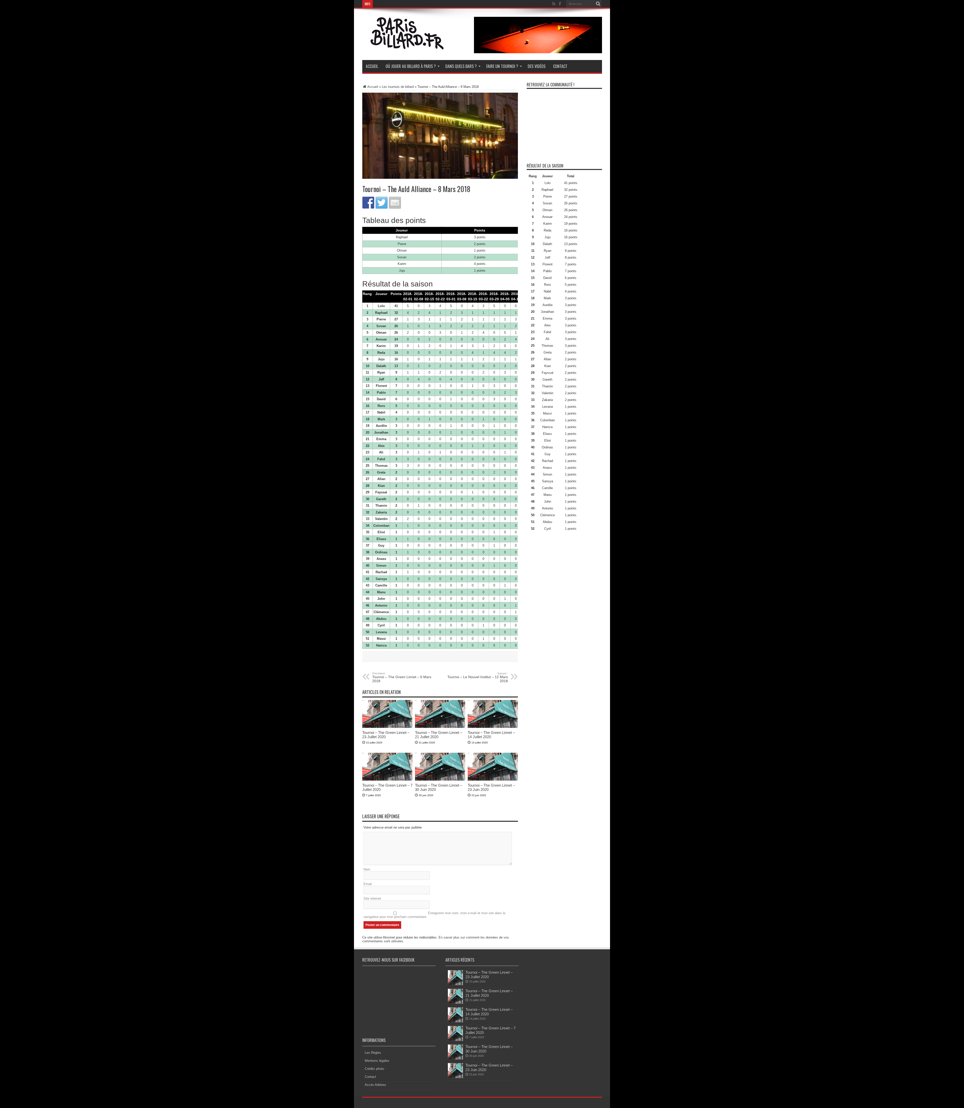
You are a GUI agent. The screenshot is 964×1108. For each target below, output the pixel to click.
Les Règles (373, 1053)
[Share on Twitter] (382, 203)
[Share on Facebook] (368, 203)
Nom (367, 869)
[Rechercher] (598, 4)
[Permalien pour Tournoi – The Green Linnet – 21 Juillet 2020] (440, 727)
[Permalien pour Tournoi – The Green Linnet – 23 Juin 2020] (493, 779)
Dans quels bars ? (461, 66)
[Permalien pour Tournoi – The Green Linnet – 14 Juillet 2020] (493, 727)
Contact (560, 66)
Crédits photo (374, 1069)
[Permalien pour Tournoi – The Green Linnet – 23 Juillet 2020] (387, 727)
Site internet (372, 898)
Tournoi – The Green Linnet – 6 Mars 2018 (401, 677)
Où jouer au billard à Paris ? (411, 66)
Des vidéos (537, 66)
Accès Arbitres (375, 1085)
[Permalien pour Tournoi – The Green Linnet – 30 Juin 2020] (440, 779)
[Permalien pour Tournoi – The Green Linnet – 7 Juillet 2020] (387, 779)
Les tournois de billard (398, 87)
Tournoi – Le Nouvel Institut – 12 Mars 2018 (477, 677)
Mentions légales (377, 1061)
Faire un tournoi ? (502, 66)
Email (368, 884)
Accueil (372, 66)
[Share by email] (395, 203)
